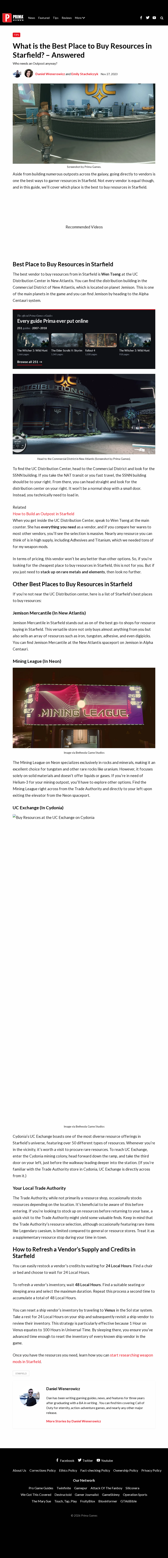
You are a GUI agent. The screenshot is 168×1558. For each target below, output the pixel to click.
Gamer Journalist (87, 1494)
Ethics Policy (68, 1470)
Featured (44, 17)
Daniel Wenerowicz (50, 74)
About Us (81, 15)
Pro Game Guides (41, 1488)
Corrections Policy (43, 1470)
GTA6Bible (128, 1501)
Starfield (21, 1373)
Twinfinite (64, 1488)
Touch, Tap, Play (65, 1501)
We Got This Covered (36, 1494)
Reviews (67, 17)
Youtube (106, 1460)
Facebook (66, 1460)
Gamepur (80, 1488)
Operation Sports (135, 1494)
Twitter (87, 1460)
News (31, 17)
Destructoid (63, 1494)
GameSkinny (111, 1494)
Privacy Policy (151, 1470)
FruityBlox (87, 1501)
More (82, 19)
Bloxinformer (107, 1501)
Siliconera (132, 1488)
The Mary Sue (41, 1501)
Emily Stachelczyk (84, 74)
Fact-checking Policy (95, 1470)
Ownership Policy (125, 1470)
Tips (55, 17)
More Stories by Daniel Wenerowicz (73, 1421)
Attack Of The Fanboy (106, 1488)
